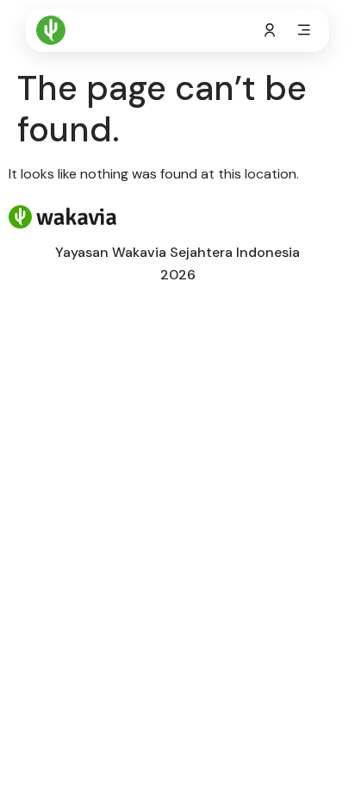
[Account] (269, 30)
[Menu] (304, 30)
